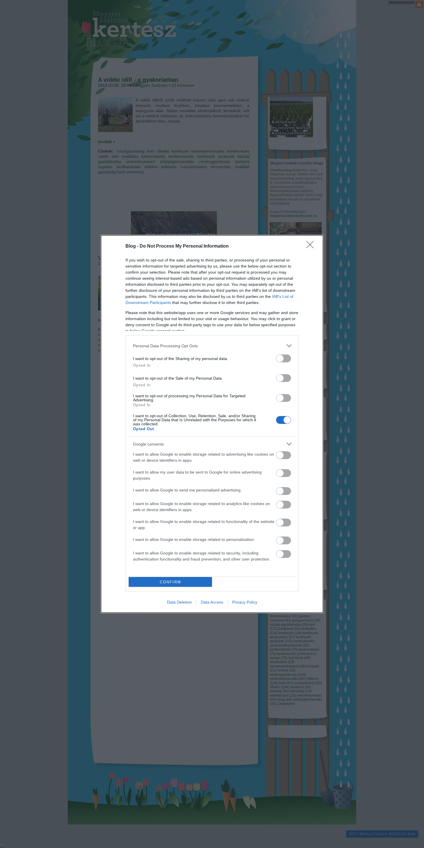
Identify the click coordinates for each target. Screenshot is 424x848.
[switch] (283, 358)
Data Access (212, 602)
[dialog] (212, 424)
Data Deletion (179, 602)
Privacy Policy (244, 602)
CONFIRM (170, 582)
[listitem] (212, 346)
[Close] (311, 246)
